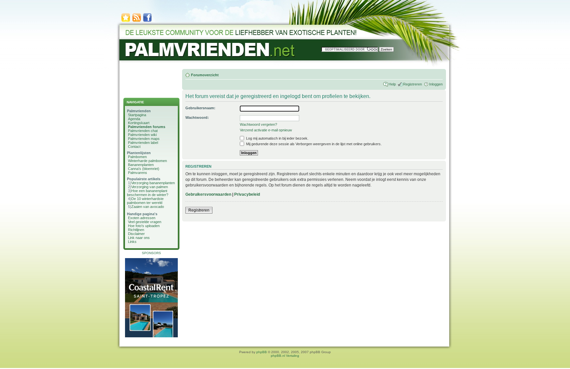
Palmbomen (137, 157)
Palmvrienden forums (146, 127)
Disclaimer (136, 234)
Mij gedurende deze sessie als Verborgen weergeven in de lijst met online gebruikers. (313, 144)
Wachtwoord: (197, 117)
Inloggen (436, 84)
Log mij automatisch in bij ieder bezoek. (276, 138)
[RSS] (137, 21)
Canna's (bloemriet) (143, 169)
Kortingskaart (138, 123)
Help (392, 84)
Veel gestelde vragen (144, 222)
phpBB (261, 352)
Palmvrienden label (143, 143)
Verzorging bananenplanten (153, 183)
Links (132, 242)
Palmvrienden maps (144, 139)
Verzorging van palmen (149, 187)
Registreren (412, 84)
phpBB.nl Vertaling (285, 355)
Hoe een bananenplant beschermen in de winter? (147, 193)
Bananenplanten (141, 165)
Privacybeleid (247, 194)
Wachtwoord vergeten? (258, 124)
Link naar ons (139, 238)
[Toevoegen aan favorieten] (126, 21)
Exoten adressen (141, 218)
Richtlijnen (136, 230)
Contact (134, 147)
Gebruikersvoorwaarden (208, 194)
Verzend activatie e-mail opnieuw (266, 130)
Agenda (134, 119)
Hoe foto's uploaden (144, 226)
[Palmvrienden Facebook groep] (147, 21)
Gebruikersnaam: (200, 108)
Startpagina (137, 115)
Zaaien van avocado (147, 207)
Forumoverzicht (205, 75)
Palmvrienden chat (143, 131)
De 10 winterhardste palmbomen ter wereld (145, 201)
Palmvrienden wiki (142, 135)
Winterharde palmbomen (147, 161)
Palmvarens (137, 173)
